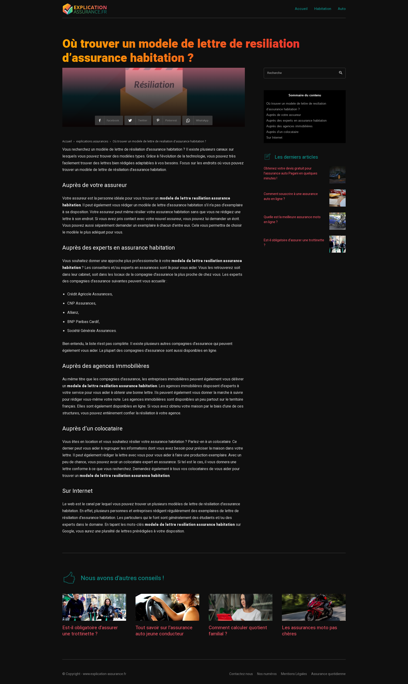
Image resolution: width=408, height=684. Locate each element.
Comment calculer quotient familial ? (238, 630)
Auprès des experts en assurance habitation (296, 120)
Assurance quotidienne (328, 673)
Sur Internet (274, 137)
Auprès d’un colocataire (282, 132)
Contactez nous (241, 673)
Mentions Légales (294, 673)
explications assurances (92, 141)
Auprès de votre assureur (283, 115)
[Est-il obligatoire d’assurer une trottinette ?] (337, 244)
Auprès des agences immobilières (289, 126)
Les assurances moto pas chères (309, 630)
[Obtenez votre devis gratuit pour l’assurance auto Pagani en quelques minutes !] (337, 174)
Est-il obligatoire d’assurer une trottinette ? (90, 630)
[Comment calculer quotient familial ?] (240, 607)
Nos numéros (267, 673)
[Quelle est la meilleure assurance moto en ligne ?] (337, 221)
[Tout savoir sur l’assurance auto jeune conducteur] (167, 607)
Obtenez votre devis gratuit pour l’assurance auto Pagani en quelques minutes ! (290, 173)
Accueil (67, 141)
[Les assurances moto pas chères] (314, 607)
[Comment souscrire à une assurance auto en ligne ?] (337, 198)
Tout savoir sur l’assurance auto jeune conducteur (164, 630)
